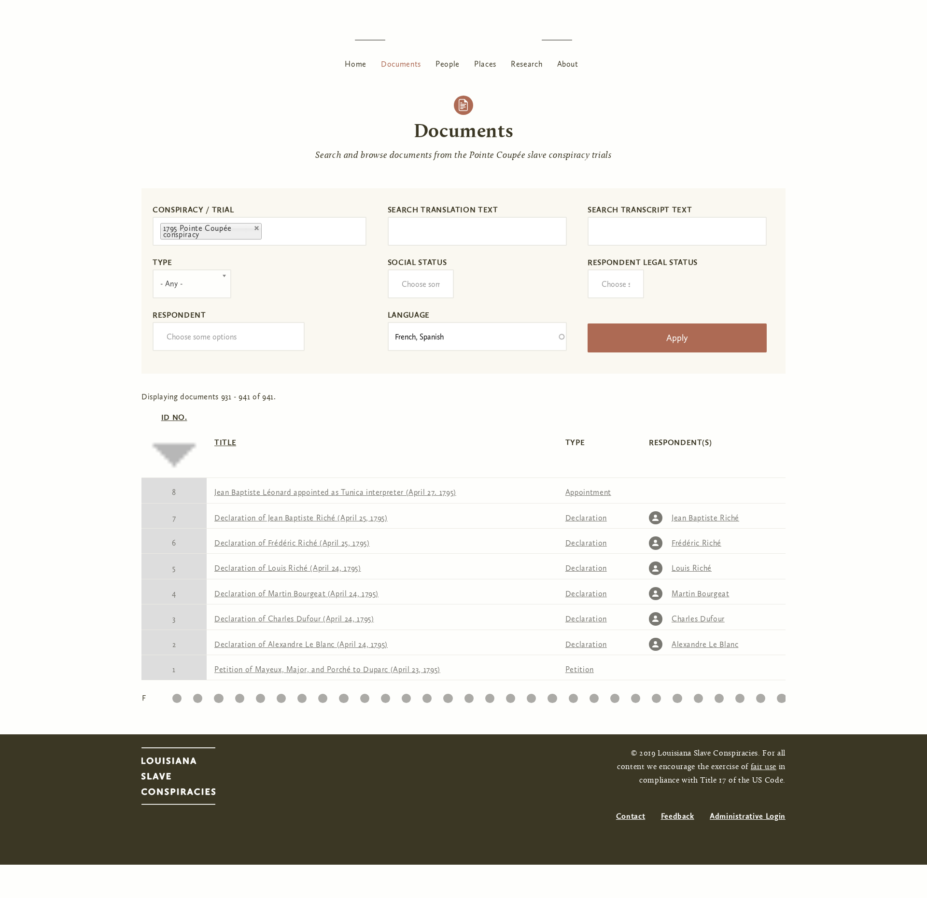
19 (552, 696)
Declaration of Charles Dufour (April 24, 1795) (294, 618)
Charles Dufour (698, 618)
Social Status (417, 262)
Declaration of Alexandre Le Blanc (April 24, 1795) (301, 644)
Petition (579, 669)
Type (162, 262)
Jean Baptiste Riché (705, 517)
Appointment (588, 492)
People (447, 64)
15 (469, 696)
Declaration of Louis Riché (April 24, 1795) (287, 568)
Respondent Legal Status (643, 262)
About (567, 64)
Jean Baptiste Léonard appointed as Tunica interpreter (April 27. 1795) (335, 492)
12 (406, 696)
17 (510, 696)
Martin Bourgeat (701, 593)
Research (526, 64)
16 (489, 696)
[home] (463, 39)
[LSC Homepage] (188, 778)
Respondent (179, 315)
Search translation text (443, 209)
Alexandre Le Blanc (705, 644)
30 (782, 696)
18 (531, 696)
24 (656, 696)
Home (355, 64)
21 (593, 696)
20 (573, 696)
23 (635, 696)
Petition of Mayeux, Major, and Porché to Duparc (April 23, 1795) (327, 669)
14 (447, 696)
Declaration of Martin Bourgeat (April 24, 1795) (296, 593)
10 (364, 696)
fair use (763, 767)
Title (225, 442)
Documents (401, 64)
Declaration (586, 517)
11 (385, 696)
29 (761, 696)
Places (485, 64)
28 (740, 696)
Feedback (677, 816)
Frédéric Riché (696, 542)
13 (427, 696)
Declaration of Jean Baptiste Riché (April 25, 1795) (301, 517)
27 (719, 696)
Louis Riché (692, 568)
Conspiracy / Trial (193, 209)
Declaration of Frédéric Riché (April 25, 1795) (291, 542)
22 (614, 696)
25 (677, 696)
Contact (630, 816)
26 (698, 696)
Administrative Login (748, 816)
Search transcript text (640, 209)
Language (409, 315)
